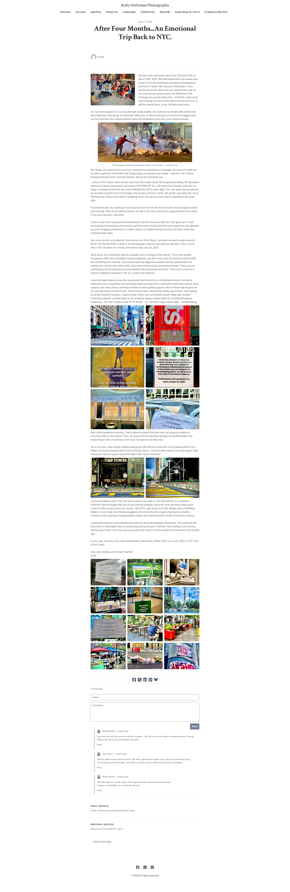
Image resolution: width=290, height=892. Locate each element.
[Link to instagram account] (152, 867)
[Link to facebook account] (138, 867)
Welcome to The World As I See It (107, 829)
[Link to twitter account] (145, 867)
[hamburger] (54, 4)
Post (195, 726)
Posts (101, 57)
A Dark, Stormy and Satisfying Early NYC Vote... (113, 810)
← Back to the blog (101, 841)
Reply (99, 745)
